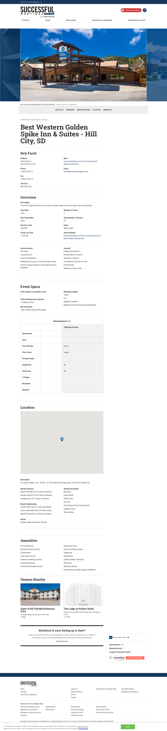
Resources (71, 20)
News (47, 20)
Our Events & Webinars (102, 20)
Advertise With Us (77, 692)
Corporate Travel (77, 712)
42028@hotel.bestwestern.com (76, 171)
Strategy (26, 20)
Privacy (73, 697)
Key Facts (59, 110)
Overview (70, 110)
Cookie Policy (83, 728)
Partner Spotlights (136, 20)
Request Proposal (135, 658)
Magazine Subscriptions (129, 692)
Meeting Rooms (83, 110)
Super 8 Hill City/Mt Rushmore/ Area (37, 610)
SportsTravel (50, 710)
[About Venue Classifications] (128, 637)
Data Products (101, 707)
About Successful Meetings (30, 2)
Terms (73, 695)
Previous (25, 62)
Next (141, 62)
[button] (62, 440)
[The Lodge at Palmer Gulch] (83, 594)
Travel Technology (77, 710)
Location (97, 110)
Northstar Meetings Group (29, 707)
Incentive (23, 715)
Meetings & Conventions (28, 710)
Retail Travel (75, 707)
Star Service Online (102, 710)
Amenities (107, 110)
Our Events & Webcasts (28, 695)
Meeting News (51, 707)
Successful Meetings (40, 11)
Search (145, 10)
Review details (62, 641)
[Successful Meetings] (35, 684)
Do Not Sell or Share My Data (106, 689)
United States (25, 120)
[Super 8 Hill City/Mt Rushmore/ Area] (40, 594)
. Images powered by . (48, 104)
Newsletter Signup (127, 689)
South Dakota (36, 120)
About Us (74, 689)
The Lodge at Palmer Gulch (79, 608)
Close (128, 727)
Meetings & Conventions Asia (30, 712)
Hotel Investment (77, 715)
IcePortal (73, 104)
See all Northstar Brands (104, 712)
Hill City (44, 120)
